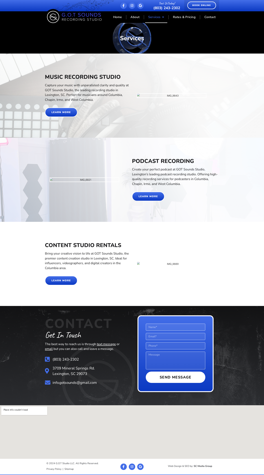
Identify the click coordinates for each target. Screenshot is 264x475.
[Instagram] (132, 5)
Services (154, 17)
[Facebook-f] (123, 5)
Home (117, 17)
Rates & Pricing (184, 17)
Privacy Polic (53, 469)
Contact (210, 17)
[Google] (140, 5)
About (134, 17)
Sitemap (69, 469)
